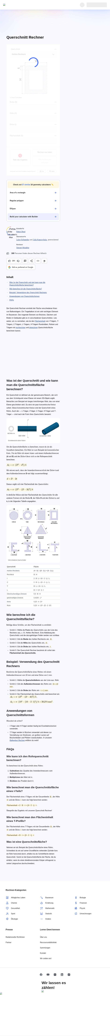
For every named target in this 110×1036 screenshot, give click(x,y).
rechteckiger (20, 328)
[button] (33, 184)
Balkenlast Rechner (17, 740)
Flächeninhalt (40, 321)
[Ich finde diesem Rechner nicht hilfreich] (18, 261)
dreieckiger (33, 328)
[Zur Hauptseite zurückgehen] (15, 4)
